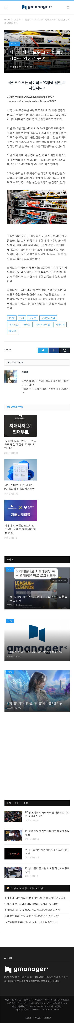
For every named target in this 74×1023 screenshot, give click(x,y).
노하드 (32, 318)
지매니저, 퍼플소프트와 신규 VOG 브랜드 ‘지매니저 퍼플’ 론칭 (20, 529)
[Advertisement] (37, 756)
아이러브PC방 (43, 324)
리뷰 (25, 803)
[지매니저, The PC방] (37, 7)
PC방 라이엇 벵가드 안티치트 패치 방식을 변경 (47, 833)
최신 (8, 803)
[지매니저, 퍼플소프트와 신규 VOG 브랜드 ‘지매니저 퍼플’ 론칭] (20, 510)
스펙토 (27, 324)
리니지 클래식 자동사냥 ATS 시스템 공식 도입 (46, 851)
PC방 (11, 318)
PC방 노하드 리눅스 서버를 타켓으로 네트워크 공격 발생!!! (47, 814)
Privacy (37, 1018)
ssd (22, 318)
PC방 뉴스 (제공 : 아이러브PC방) (27, 888)
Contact (47, 1018)
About (28, 1018)
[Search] (68, 7)
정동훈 (15, 66)
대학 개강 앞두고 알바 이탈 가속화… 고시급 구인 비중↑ (31, 904)
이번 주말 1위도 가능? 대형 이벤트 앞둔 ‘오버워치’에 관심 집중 (35, 898)
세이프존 (13, 324)
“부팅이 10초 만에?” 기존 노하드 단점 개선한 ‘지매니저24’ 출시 (20, 444)
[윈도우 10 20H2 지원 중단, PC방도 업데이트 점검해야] (20, 470)
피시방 (12, 331)
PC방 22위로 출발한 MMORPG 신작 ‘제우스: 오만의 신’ (31, 921)
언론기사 (15, 43)
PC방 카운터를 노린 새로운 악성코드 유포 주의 (47, 870)
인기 (17, 803)
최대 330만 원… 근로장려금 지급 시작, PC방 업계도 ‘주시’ (32, 910)
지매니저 (60, 324)
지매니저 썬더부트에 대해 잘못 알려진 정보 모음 (35, 652)
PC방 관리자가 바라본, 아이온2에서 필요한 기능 (34, 703)
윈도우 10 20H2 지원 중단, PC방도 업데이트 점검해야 (19, 486)
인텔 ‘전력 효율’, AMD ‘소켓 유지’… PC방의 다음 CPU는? (31, 915)
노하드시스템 (48, 318)
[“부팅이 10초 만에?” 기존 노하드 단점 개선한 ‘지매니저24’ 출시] (20, 426)
